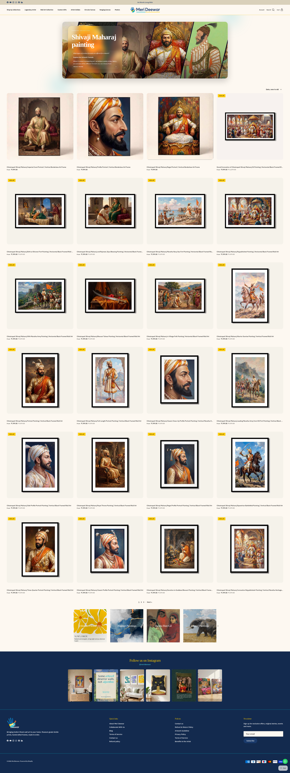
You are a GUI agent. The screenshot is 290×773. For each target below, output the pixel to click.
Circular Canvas (90, 10)
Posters (117, 10)
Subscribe (250, 741)
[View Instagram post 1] (80, 685)
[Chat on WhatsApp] (285, 761)
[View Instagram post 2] (106, 685)
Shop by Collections (13, 10)
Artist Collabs (75, 10)
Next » (149, 602)
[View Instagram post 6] (210, 685)
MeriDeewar (15, 761)
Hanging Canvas (105, 10)
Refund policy (114, 741)
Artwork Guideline (182, 731)
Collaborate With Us (117, 727)
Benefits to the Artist (183, 741)
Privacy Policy (180, 734)
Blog (111, 731)
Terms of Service (115, 734)
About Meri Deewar (116, 724)
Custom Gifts (62, 10)
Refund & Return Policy (184, 727)
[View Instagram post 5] (184, 685)
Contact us (113, 738)
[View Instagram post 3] (132, 685)
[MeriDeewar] (145, 10)
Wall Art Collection (46, 10)
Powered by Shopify (26, 761)
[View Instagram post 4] (158, 685)
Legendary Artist (30, 10)
